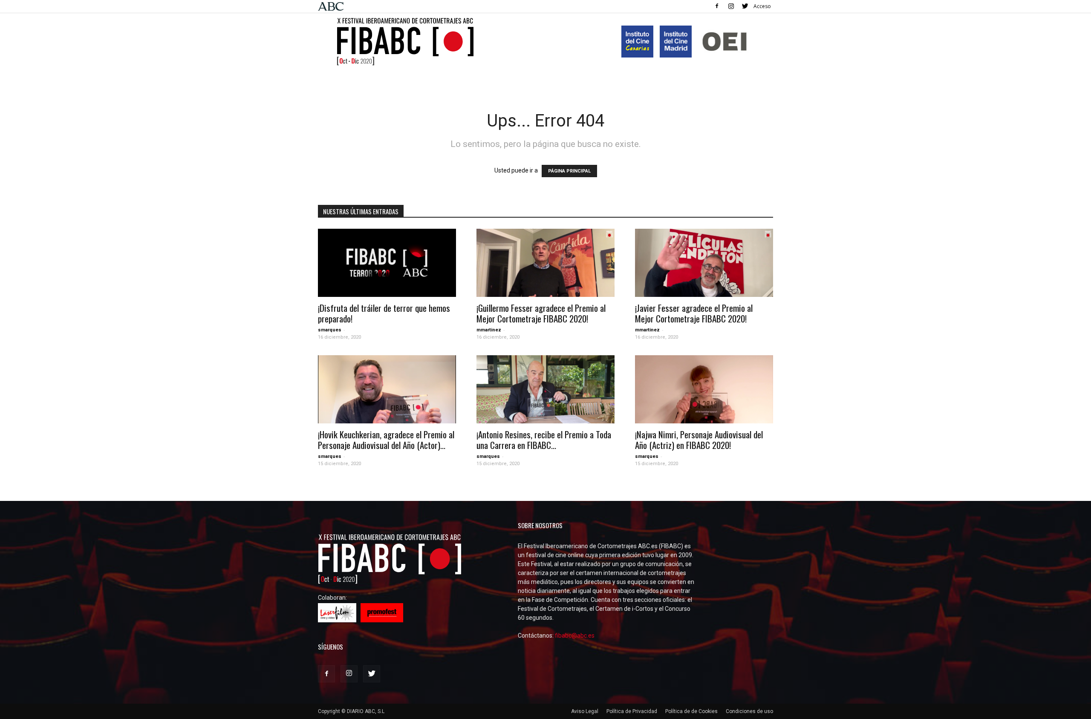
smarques (329, 330)
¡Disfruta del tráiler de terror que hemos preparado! (384, 313)
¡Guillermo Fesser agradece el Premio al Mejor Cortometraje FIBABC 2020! (541, 313)
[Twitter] (745, 6)
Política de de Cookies (691, 711)
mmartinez (488, 330)
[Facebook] (716, 6)
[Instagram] (730, 6)
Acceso (762, 6)
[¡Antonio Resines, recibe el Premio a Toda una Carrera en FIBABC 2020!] (545, 389)
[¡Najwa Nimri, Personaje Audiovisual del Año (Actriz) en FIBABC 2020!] (704, 389)
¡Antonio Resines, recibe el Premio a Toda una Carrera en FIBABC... (543, 440)
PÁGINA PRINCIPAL (569, 171)
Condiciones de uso (749, 711)
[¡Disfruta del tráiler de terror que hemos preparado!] (387, 263)
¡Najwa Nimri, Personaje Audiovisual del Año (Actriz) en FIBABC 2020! (699, 440)
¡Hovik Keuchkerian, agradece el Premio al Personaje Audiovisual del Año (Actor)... (386, 440)
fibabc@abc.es (575, 635)
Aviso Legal (584, 711)
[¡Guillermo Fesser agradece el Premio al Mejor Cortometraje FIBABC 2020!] (545, 263)
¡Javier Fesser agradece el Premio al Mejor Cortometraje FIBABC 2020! (694, 313)
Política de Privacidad (631, 711)
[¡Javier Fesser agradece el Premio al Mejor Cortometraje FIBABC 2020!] (704, 263)
